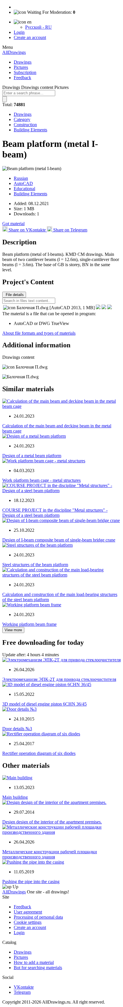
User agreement (28, 911)
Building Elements (30, 129)
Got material (13, 223)
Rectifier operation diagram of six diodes (39, 753)
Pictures (21, 67)
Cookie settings (27, 922)
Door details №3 (17, 728)
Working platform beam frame (29, 624)
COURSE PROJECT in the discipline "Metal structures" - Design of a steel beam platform (55, 513)
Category (22, 119)
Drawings (22, 62)
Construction (25, 124)
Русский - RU (38, 27)
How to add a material (34, 962)
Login (19, 32)
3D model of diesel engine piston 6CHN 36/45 (44, 704)
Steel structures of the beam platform (35, 564)
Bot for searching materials (38, 967)
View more (13, 630)
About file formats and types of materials (39, 333)
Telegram (22, 992)
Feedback (22, 77)
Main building (15, 797)
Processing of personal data (38, 917)
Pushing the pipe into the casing (30, 881)
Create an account (30, 37)
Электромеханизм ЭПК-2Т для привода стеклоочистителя (59, 679)
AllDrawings (14, 52)
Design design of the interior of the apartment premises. (52, 821)
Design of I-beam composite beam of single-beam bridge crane (58, 539)
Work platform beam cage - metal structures (41, 480)
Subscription (25, 72)
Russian (21, 178)
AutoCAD (23, 183)
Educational (24, 188)
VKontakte (24, 987)
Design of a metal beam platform (31, 455)
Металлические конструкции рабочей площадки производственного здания (49, 854)
